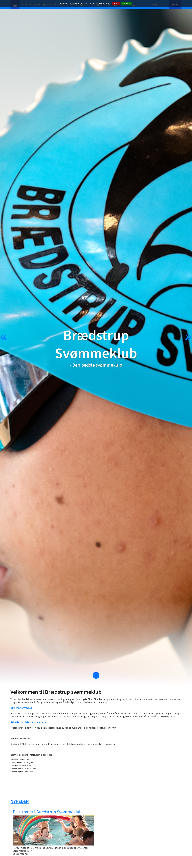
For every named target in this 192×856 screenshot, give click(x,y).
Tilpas (116, 3)
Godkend (126, 3)
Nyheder (19, 801)
